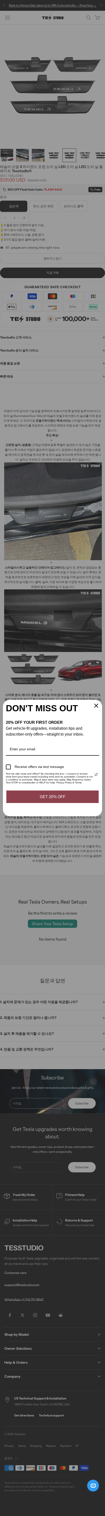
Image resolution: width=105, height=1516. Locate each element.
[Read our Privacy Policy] (96, 774)
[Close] (96, 706)
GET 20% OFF (52, 797)
